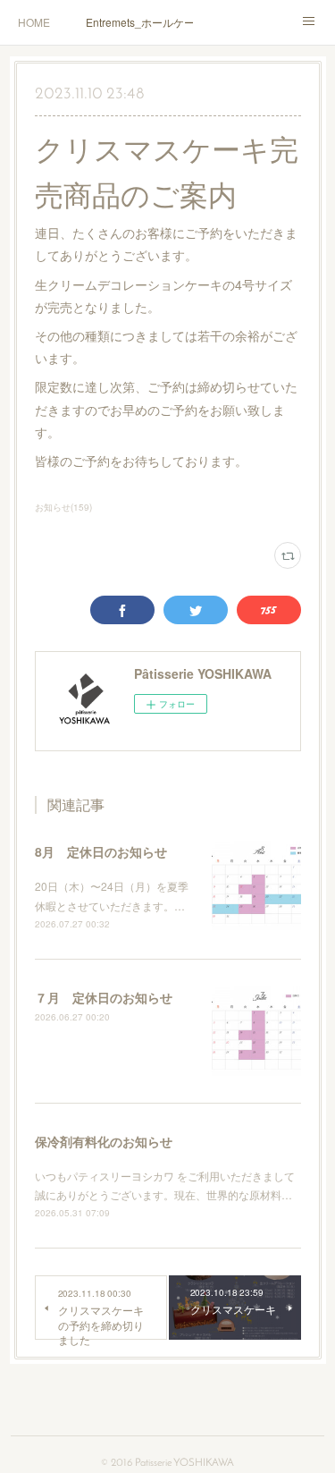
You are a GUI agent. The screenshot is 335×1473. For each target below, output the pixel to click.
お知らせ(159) (63, 507)
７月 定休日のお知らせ (103, 997)
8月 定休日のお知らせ (101, 851)
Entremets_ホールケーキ (139, 22)
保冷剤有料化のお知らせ (103, 1141)
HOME (34, 22)
